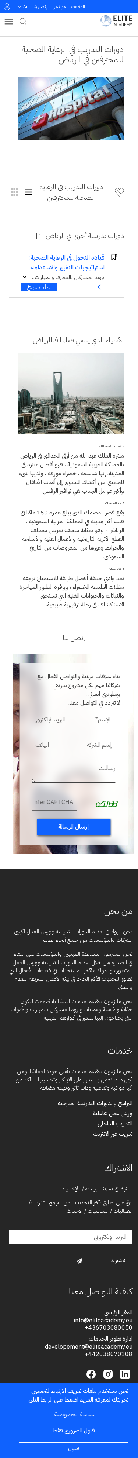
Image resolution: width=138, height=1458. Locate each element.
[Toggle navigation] (8, 21)
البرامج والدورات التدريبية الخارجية (95, 1103)
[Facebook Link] (91, 1373)
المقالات (78, 6)
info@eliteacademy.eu (103, 1320)
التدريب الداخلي (115, 1123)
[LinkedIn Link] (124, 1373)
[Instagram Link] (107, 1373)
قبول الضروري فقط (74, 1430)
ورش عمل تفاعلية (112, 1113)
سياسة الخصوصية (75, 1414)
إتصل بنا (40, 6)
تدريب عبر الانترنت (112, 1134)
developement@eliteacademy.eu (88, 1347)
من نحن (59, 6)
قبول (73, 1448)
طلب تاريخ (39, 287)
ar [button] (25, 6)
